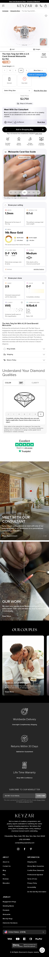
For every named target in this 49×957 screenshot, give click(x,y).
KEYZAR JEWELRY (22, 5)
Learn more (38, 133)
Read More (6, 616)
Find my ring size (40, 91)
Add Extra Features (39, 269)
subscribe (41, 796)
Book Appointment (9, 536)
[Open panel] (3, 5)
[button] (24, 30)
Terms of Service (24, 802)
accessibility (31, 887)
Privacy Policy (41, 800)
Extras (5, 62)
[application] (42, 950)
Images (38, 49)
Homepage (5, 11)
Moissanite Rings (15, 11)
